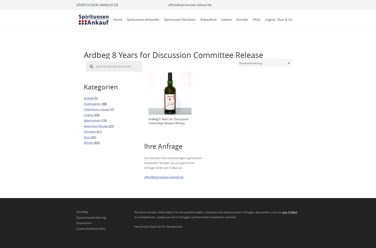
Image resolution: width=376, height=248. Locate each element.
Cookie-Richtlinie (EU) (90, 229)
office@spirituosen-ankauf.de (163, 177)
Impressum (84, 223)
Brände (89, 98)
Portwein (90, 131)
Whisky (89, 143)
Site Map (82, 212)
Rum (87, 137)
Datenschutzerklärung (91, 217)
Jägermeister (92, 120)
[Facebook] (149, 193)
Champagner (92, 104)
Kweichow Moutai (96, 126)
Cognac (89, 115)
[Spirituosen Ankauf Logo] (93, 19)
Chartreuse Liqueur (97, 109)
